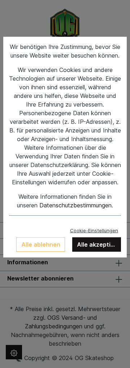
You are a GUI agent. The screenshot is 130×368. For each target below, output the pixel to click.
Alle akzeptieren (99, 244)
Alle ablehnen (40, 244)
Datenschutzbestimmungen (75, 205)
